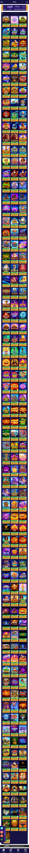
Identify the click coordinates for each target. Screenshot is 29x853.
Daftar (11, 851)
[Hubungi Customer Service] (6, 844)
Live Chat (25, 851)
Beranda (3, 851)
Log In (18, 851)
